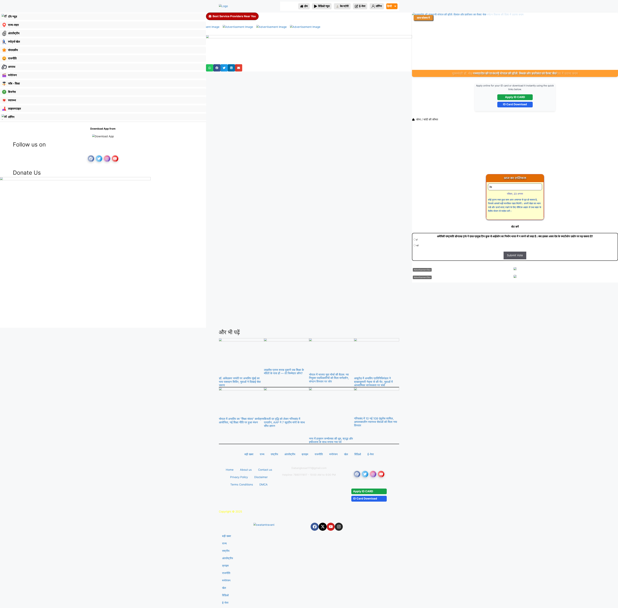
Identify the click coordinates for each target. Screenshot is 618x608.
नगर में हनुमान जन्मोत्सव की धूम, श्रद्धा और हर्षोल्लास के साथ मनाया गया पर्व (331, 440)
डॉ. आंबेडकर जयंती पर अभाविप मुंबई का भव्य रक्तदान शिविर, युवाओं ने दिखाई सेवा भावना (240, 382)
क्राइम (305, 454)
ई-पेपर (370, 454)
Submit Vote (515, 255)
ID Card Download (515, 104)
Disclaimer (261, 477)
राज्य (262, 454)
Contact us (265, 469)
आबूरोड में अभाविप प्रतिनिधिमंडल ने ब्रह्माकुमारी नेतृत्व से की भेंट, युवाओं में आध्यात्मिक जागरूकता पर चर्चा (373, 382)
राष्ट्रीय (274, 454)
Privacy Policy (239, 477)
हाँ (416, 240)
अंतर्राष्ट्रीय (289, 454)
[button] (209, 67)
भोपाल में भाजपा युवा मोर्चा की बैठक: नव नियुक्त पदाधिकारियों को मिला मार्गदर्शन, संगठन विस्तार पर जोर (329, 378)
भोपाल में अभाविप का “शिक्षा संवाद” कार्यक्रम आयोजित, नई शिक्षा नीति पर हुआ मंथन (241, 420)
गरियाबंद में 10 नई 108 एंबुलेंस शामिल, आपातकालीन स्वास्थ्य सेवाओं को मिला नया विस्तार (375, 422)
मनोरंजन (333, 454)
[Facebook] (315, 527)
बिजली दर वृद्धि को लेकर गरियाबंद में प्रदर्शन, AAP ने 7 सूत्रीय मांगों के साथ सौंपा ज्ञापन (284, 422)
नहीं (417, 245)
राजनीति (319, 454)
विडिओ (357, 454)
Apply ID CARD (515, 97)
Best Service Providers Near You (234, 16)
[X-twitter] (323, 527)
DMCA (263, 484)
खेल (346, 454)
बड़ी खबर (248, 454)
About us (246, 469)
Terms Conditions (241, 484)
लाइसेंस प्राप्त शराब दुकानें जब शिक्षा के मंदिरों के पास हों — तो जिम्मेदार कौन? (284, 371)
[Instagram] (339, 527)
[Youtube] (331, 527)
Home (230, 469)
